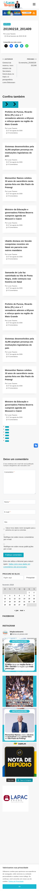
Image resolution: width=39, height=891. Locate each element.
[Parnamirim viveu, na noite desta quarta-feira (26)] (19, 690)
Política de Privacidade (16, 881)
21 (24, 602)
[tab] (7, 427)
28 (24, 605)
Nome (7, 502)
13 (19, 598)
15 (29, 598)
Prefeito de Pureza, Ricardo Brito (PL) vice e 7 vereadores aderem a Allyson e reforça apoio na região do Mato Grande (19, 118)
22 (29, 602)
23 (34, 602)
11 (10, 598)
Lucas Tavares (10, 34)
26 (14, 605)
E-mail (7, 512)
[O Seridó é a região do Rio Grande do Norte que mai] (19, 655)
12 (14, 598)
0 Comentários (13, 133)
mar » (22, 610)
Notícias (7, 24)
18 (10, 602)
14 (24, 598)
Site (5, 522)
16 (34, 598)
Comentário (9, 472)
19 (14, 602)
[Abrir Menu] (34, 4)
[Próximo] (14, 104)
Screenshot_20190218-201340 (28, 62)
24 (5, 605)
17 (5, 602)
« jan (16, 610)
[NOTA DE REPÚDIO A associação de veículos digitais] (19, 760)
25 (10, 605)
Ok (19, 886)
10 (5, 598)
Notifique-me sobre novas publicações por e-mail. (18, 548)
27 (19, 605)
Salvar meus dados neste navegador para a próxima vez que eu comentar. (20, 529)
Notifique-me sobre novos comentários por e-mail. (19, 538)
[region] (19, 877)
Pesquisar (30, 578)
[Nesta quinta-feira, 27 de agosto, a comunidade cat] (19, 725)
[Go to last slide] (6, 104)
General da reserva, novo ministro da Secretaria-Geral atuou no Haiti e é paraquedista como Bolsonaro (8, 70)
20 (19, 602)
